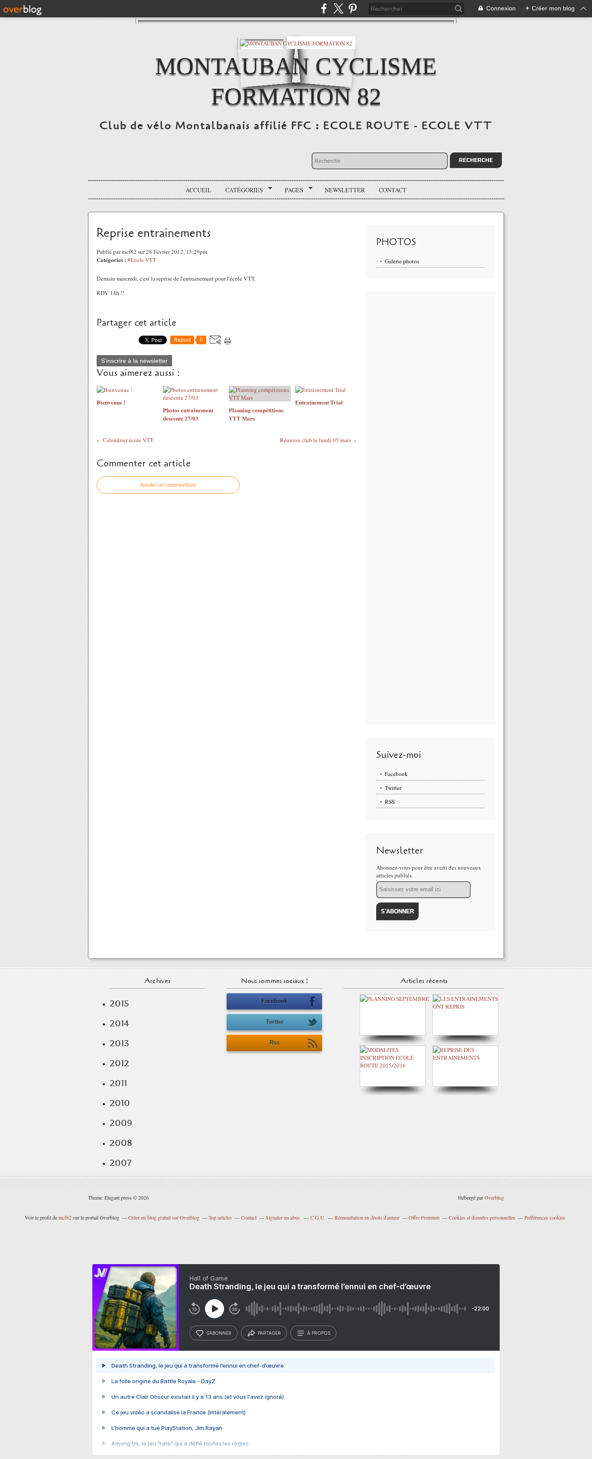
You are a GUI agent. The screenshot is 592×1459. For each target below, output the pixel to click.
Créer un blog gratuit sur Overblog (163, 1217)
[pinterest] (352, 8)
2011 (118, 1083)
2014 (119, 1023)
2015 (119, 1003)
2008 (121, 1143)
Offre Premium (424, 1217)
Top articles (220, 1217)
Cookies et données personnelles (482, 1217)
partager (269, 1333)
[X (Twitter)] (338, 8)
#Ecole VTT (141, 260)
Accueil (198, 190)
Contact (393, 190)
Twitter (393, 788)
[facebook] (324, 8)
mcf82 (65, 1217)
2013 (119, 1043)
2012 (119, 1063)
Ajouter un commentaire (168, 485)
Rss (275, 1042)
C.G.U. (317, 1217)
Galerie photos (402, 261)
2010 (120, 1103)
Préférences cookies (544, 1217)
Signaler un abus (283, 1217)
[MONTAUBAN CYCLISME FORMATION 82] (296, 42)
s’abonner (218, 1333)
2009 (121, 1123)
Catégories (241, 190)
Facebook (396, 774)
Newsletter (345, 190)
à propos (318, 1333)
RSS (390, 802)
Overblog (494, 1197)
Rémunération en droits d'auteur (367, 1217)
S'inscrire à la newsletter (134, 360)
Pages (291, 190)
